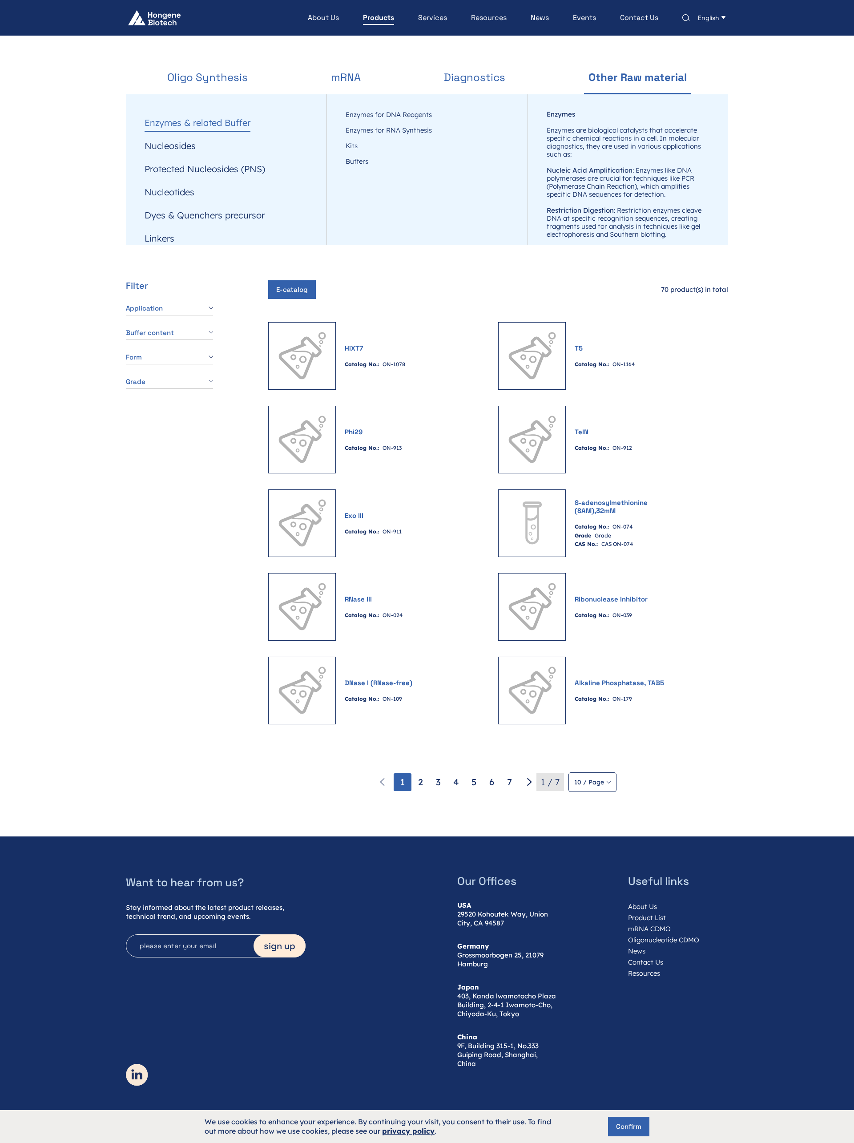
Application (144, 308)
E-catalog (292, 289)
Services (432, 17)
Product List (647, 917)
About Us (323, 17)
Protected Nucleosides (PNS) (205, 169)
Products (378, 17)
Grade (135, 381)
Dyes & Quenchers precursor (205, 215)
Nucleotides (169, 192)
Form (134, 357)
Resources (489, 17)
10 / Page (589, 782)
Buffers (357, 162)
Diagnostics (474, 77)
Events (584, 17)
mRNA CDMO (649, 929)
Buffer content (150, 332)
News (540, 17)
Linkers (159, 99)
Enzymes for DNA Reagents (389, 115)
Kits (352, 146)
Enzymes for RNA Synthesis (389, 130)
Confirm (628, 1126)
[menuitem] (311, 17)
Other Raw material (637, 77)
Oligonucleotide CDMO (663, 940)
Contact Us (639, 17)
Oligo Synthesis (207, 77)
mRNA (346, 77)
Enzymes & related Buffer (197, 122)
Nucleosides (170, 146)
